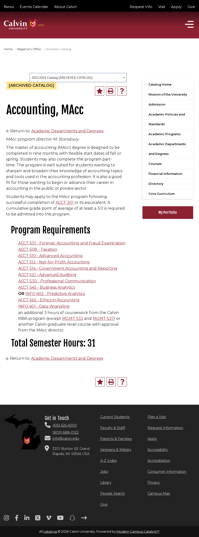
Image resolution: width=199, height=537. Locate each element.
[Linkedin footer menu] (26, 519)
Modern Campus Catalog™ (137, 531)
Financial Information (165, 174)
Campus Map (159, 493)
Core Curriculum (162, 194)
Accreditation (159, 460)
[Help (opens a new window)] (121, 91)
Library (105, 482)
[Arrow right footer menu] (84, 519)
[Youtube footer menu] (60, 519)
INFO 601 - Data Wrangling (44, 306)
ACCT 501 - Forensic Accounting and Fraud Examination (71, 243)
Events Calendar (34, 7)
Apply (176, 7)
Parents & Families (116, 439)
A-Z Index (108, 460)
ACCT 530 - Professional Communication (57, 281)
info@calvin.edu (65, 438)
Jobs (104, 471)
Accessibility (158, 450)
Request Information (165, 428)
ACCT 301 (65, 202)
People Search (112, 493)
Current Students (115, 417)
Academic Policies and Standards (167, 119)
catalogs (50, 531)
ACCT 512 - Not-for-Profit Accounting (54, 262)
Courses (155, 164)
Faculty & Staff (112, 428)
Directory (156, 184)
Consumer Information (167, 471)
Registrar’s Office (29, 49)
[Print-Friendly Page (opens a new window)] (110, 91)
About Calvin (65, 7)
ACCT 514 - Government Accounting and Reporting (67, 268)
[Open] (189, 24)
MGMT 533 (72, 318)
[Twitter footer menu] (37, 519)
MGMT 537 (103, 318)
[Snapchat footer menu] (72, 519)
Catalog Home (160, 84)
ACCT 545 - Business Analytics (46, 287)
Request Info (141, 7)
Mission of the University (168, 94)
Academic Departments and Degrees (67, 131)
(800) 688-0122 (65, 432)
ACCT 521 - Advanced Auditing (47, 274)
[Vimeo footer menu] (48, 519)
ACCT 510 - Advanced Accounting (50, 255)
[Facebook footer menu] (16, 519)
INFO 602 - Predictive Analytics (55, 293)
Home (8, 49)
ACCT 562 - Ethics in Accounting (49, 300)
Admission (157, 104)
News (9, 7)
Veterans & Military (116, 450)
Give (191, 7)
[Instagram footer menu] (6, 519)
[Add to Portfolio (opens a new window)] (99, 91)
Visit (161, 7)
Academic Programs (165, 134)
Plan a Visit (157, 417)
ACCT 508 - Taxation (37, 249)
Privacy (154, 482)
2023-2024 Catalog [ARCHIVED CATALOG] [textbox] (62, 78)
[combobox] (78, 77)
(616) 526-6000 (64, 425)
